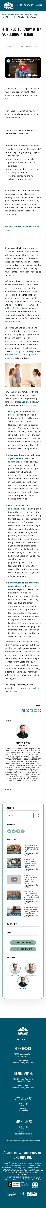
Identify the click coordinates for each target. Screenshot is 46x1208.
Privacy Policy (35, 1179)
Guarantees (23, 1111)
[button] (9, 831)
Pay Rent (23, 1131)
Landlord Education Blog (23, 942)
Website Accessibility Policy (16, 1179)
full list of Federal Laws (16, 308)
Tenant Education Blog (23, 949)
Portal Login (23, 1104)
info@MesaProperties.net (29, 1140)
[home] (8, 5)
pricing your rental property (27, 351)
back (8, 789)
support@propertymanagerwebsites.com (23, 1177)
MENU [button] (40, 5)
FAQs (23, 1106)
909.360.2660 (26, 5)
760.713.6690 (23, 1060)
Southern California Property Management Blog (19, 14)
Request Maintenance (23, 1134)
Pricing (23, 1108)
